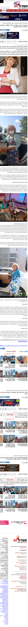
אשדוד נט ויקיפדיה (4, 605)
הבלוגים (6, 563)
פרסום (6, 614)
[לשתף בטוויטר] (4, 30)
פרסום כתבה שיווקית (4, 606)
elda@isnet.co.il (23, 563)
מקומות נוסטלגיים (4, 566)
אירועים (6, 556)
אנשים (3, 551)
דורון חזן (6, 624)
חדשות (22, 10)
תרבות (8, 10)
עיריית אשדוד (5, 619)
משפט (6, 571)
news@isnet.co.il (23, 569)
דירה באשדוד (5, 609)
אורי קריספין (17, 566)
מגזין (7, 550)
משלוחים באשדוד (5, 591)
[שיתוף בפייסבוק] (8, 30)
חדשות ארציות (5, 541)
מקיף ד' (6, 619)
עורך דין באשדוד (5, 612)
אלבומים (6, 555)
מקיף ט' (6, 618)
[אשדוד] (19, 9)
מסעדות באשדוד (5, 592)
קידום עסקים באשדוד (4, 587)
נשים (7, 577)
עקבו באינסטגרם (10, 351)
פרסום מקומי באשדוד (4, 586)
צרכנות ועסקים (5, 568)
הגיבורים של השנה (4, 553)
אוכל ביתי (6, 544)
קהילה (4, 10)
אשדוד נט (24, 23)
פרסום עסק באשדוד (4, 581)
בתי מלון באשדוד (5, 588)
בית (26, 10)
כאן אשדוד (6, 617)
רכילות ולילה (5, 538)
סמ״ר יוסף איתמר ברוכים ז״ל (20, 477)
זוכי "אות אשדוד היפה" (8, 23)
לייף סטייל (6, 570)
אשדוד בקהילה (18, 23)
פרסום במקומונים (5, 589)
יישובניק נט (6, 589)
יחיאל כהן (6, 622)
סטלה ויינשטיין (5, 621)
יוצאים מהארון (4, 539)
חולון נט (6, 613)
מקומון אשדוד (5, 590)
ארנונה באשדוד (5, 601)
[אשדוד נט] (18, 543)
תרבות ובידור (5, 547)
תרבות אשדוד (20, 412)
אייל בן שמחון (5, 583)
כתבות (7, 551)
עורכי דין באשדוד (5, 601)
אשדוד (24, 412)
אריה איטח (6, 616)
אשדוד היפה (5, 558)
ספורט (17, 10)
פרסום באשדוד (5, 604)
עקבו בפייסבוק (22, 351)
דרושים (6, 623)
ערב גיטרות (15, 412)
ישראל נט (6, 582)
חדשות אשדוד (5, 540)
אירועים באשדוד (5, 598)
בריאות (6, 570)
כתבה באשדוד (5, 607)
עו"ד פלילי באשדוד (4, 610)
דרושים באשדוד (5, 599)
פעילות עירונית (9, 390)
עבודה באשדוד (5, 607)
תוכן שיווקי (6, 569)
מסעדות (6, 542)
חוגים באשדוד (5, 600)
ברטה (7, 620)
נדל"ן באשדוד (5, 580)
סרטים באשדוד (5, 579)
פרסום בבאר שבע (5, 595)
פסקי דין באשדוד (5, 572)
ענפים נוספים (5, 549)
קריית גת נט (6, 613)
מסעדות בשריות (5, 543)
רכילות (13, 10)
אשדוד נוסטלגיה (4, 565)
